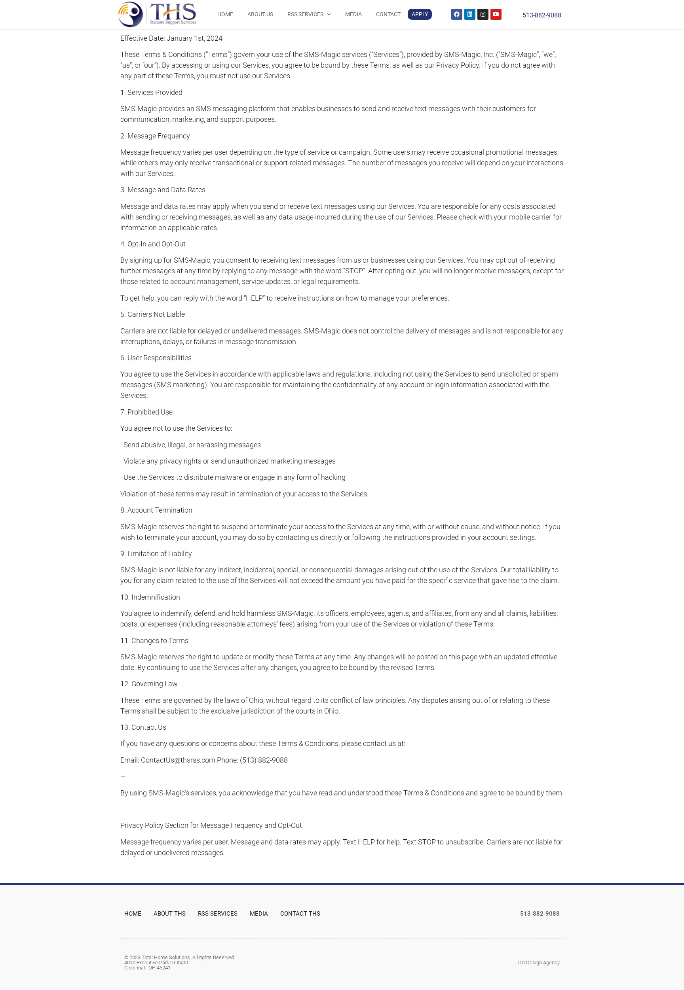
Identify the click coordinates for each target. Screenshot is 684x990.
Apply (420, 14)
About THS (170, 913)
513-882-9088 (541, 15)
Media (353, 14)
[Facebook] (456, 14)
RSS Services (305, 14)
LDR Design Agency (537, 962)
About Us (260, 14)
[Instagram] (482, 14)
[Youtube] (496, 14)
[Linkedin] (469, 14)
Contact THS (300, 913)
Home (225, 14)
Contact (388, 14)
